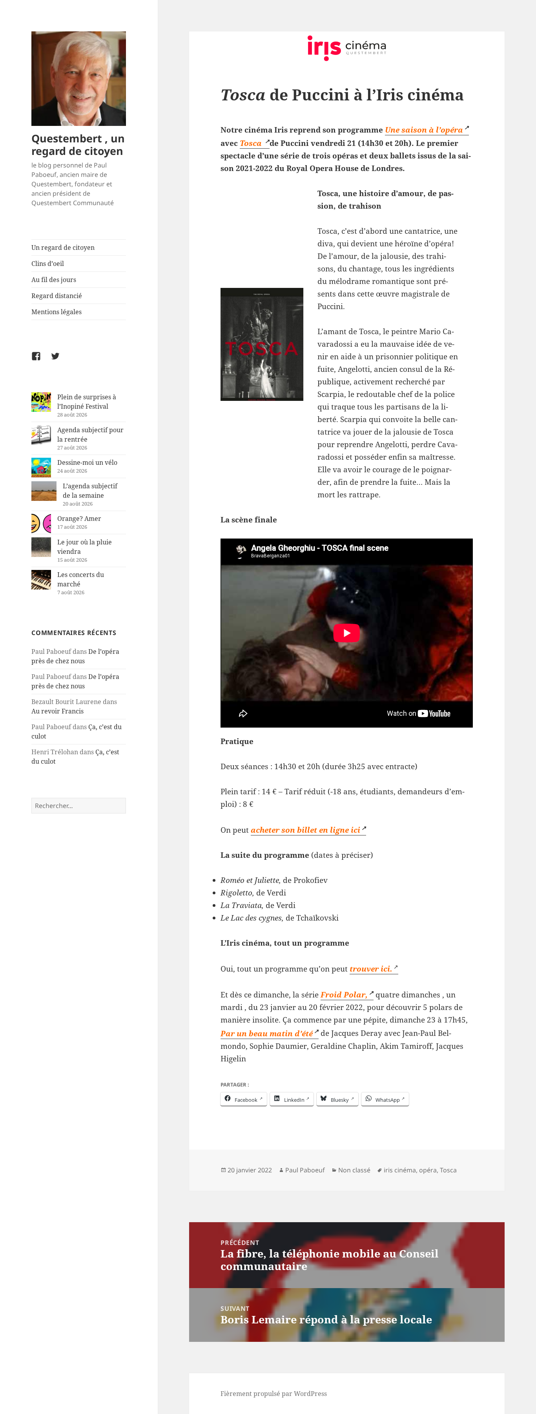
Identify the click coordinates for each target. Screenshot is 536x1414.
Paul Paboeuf (305, 1170)
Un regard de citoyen (63, 247)
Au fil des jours (53, 279)
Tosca (448, 1170)
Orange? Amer (79, 518)
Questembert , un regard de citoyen (78, 144)
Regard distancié (56, 295)
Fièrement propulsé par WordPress (274, 1393)
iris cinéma (400, 1170)
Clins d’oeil (47, 263)
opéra (428, 1170)
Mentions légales (56, 312)
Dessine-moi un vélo (87, 462)
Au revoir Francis (57, 711)
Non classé (354, 1170)
